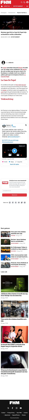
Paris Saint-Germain (21, 84)
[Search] (21, 2)
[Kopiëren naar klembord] (22, 202)
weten (4, 67)
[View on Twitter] (26, 126)
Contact (3, 412)
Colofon (26, 412)
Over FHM (19, 412)
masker (4, 90)
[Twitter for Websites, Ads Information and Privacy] (26, 159)
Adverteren (7, 415)
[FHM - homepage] (6, 2)
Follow (14, 126)
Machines (13, 251)
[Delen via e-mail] (24, 202)
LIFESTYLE (7, 6)
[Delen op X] (16, 202)
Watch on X (22, 146)
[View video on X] (14, 150)
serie (2, 92)
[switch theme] (24, 2)
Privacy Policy (10, 412)
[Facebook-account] (12, 408)
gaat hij (24, 69)
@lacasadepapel (13, 137)
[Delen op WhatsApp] (10, 202)
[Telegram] (19, 202)
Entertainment (15, 37)
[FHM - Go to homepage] (14, 402)
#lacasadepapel (7, 142)
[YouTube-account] (21, 408)
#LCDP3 (5, 140)
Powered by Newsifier (14, 417)
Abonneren (14, 195)
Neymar (20, 67)
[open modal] (27, 2)
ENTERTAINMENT (18, 6)
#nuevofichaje (13, 140)
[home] (2, 6)
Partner (13, 235)
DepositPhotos (16, 415)
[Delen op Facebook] (13, 202)
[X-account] (8, 408)
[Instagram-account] (16, 408)
